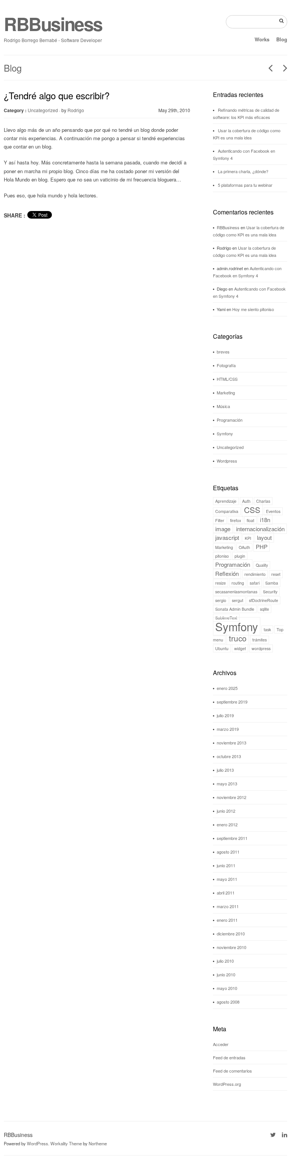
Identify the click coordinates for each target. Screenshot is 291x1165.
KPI (248, 538)
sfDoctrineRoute (263, 600)
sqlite (264, 609)
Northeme (98, 1143)
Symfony (225, 433)
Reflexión (227, 573)
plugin (240, 556)
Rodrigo (75, 110)
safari (255, 583)
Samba (271, 583)
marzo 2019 (228, 729)
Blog (281, 39)
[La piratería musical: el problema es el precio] (267, 68)
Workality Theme (66, 1143)
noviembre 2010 (231, 947)
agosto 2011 (228, 852)
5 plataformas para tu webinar (245, 185)
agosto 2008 (228, 1002)
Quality (262, 565)
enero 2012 (227, 824)
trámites (259, 640)
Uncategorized (43, 110)
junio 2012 (226, 811)
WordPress (37, 1143)
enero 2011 (227, 920)
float (250, 520)
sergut (237, 600)
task (267, 629)
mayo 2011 (227, 879)
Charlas (263, 501)
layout (264, 537)
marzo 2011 (228, 906)
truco (238, 638)
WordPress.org (227, 1084)
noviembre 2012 (231, 797)
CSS (252, 509)
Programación (229, 420)
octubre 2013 (229, 756)
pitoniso (222, 556)
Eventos (273, 511)
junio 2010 (226, 974)
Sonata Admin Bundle (234, 609)
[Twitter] (273, 1134)
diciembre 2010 (231, 933)
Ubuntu (221, 648)
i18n (265, 520)
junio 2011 (226, 865)
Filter (219, 520)
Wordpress (227, 461)
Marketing (226, 392)
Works (262, 39)
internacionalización (260, 529)
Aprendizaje (225, 501)
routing (238, 583)
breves (223, 352)
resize (220, 583)
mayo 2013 (227, 783)
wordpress (261, 648)
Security (270, 591)
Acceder (220, 1044)
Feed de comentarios (232, 1071)
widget (240, 648)
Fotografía (226, 365)
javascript (227, 537)
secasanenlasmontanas (236, 591)
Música (223, 406)
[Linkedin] (284, 1134)
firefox (235, 520)
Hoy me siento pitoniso (253, 309)
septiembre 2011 (232, 838)
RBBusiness (53, 24)
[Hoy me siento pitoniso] (282, 68)
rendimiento (255, 574)
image (222, 529)
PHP (262, 546)
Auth (246, 501)
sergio (220, 600)
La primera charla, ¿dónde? (243, 171)
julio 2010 (225, 961)
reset (275, 574)
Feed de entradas (229, 1057)
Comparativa (226, 511)
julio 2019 (225, 715)
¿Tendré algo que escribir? (57, 95)
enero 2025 (227, 688)
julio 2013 (225, 770)
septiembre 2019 (232, 702)
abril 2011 (226, 893)
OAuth (244, 547)
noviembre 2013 (231, 743)
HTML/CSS (227, 379)
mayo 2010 (227, 988)
